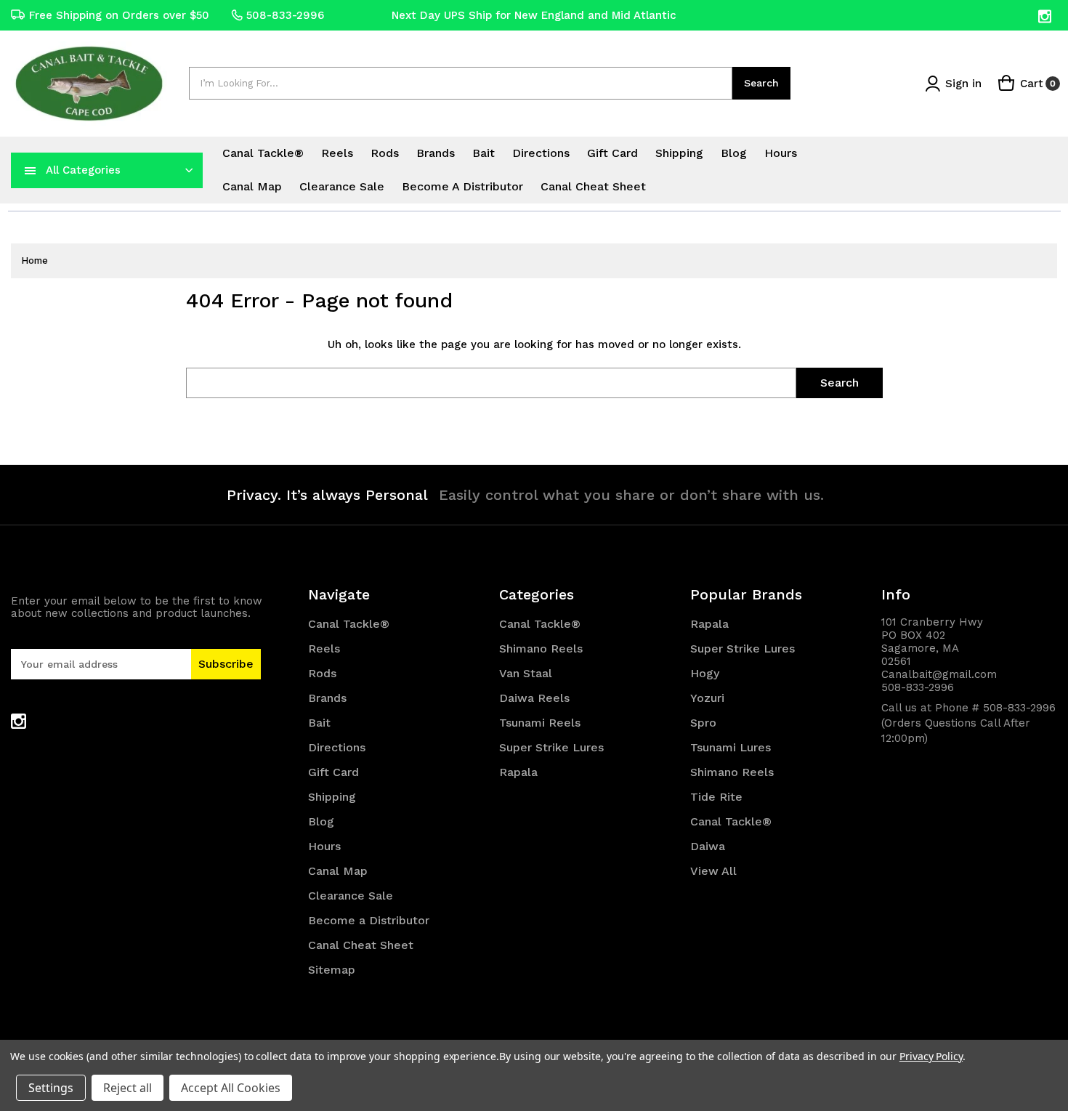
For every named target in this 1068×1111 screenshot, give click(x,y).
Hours (780, 153)
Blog (734, 153)
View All (713, 871)
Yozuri (707, 698)
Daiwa (707, 846)
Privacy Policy (931, 1056)
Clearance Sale (341, 186)
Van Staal (525, 673)
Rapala (518, 772)
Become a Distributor (462, 186)
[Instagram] (1045, 16)
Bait (483, 153)
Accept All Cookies (230, 1088)
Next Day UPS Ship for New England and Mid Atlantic (534, 15)
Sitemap (331, 970)
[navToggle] (30, 170)
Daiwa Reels (534, 698)
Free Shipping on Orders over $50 (119, 15)
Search (761, 83)
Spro (703, 723)
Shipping (679, 153)
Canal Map (252, 186)
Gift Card (612, 153)
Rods (385, 153)
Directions (541, 153)
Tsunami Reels (539, 723)
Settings (50, 1088)
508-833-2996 (285, 15)
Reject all (127, 1088)
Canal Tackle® (263, 153)
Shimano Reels (541, 648)
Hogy (704, 673)
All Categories (83, 170)
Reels (337, 153)
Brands (435, 153)
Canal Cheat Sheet (593, 186)
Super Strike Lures (551, 747)
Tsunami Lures (730, 747)
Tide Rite (716, 797)
